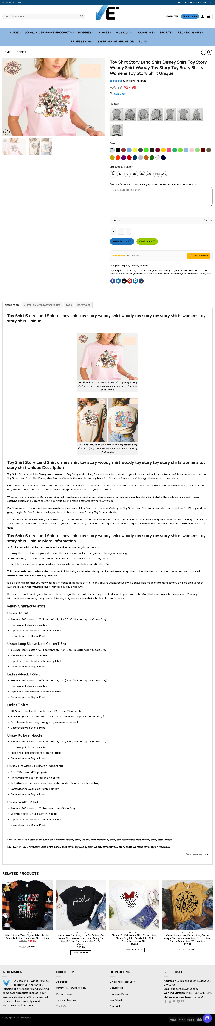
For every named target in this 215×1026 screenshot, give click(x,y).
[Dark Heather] (140, 150)
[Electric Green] (146, 150)
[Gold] (163, 150)
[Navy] (163, 157)
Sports (166, 32)
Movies (103, 32)
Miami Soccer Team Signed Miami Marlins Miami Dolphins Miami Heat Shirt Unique (27, 937)
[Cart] (208, 16)
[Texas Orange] (146, 157)
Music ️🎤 (123, 32)
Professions (81, 41)
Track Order (63, 1006)
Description (12, 305)
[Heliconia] (169, 150)
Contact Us (116, 987)
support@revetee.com (12, 2)
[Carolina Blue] (129, 150)
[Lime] (197, 150)
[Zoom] (6, 132)
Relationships (189, 32)
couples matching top (163, 270)
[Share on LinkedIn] (135, 281)
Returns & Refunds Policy (71, 987)
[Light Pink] (192, 150)
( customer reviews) (134, 81)
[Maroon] (203, 150)
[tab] (11, 305)
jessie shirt (128, 274)
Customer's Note (119, 184)
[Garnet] (158, 150)
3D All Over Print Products (48, 32)
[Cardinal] (123, 150)
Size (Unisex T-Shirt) (121, 167)
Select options (27, 947)
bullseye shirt (135, 270)
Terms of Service (66, 1000)
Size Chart (120, 93)
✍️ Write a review (199, 255)
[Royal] (135, 157)
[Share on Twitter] (118, 281)
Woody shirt (205, 274)
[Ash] (112, 150)
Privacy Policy (64, 994)
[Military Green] (209, 150)
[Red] (129, 157)
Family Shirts (195, 270)
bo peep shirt (121, 270)
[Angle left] (203, 52)
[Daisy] (135, 150)
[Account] (202, 16)
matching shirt (141, 274)
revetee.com (200, 854)
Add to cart (122, 241)
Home (14, 32)
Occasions (144, 32)
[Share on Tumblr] (141, 281)
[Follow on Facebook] (165, 1001)
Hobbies (84, 32)
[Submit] (81, 16)
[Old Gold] (112, 157)
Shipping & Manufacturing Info (42, 305)
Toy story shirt (156, 274)
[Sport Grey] (140, 157)
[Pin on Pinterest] (129, 281)
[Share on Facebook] (112, 281)
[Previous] (8, 97)
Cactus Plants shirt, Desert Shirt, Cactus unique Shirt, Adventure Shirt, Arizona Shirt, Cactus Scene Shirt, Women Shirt (187, 938)
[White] (158, 157)
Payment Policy (119, 994)
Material (115, 1006)
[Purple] (123, 157)
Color (113, 143)
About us (61, 981)
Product (114, 104)
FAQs (69, 305)
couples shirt (181, 270)
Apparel (125, 265)
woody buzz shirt (190, 274)
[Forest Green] (152, 150)
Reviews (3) (83, 305)
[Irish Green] (175, 150)
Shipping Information (116, 41)
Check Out (147, 241)
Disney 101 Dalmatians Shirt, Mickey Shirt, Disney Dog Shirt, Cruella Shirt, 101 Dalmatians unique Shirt (134, 938)
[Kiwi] (180, 150)
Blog (142, 41)
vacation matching (172, 274)
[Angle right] (209, 52)
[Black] (118, 150)
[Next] (99, 97)
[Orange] (118, 157)
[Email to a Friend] (124, 281)
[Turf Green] (152, 157)
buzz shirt (147, 270)
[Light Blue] (186, 150)
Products (143, 265)
